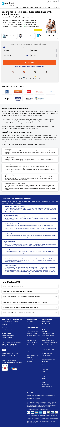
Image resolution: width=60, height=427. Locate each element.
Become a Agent (31, 353)
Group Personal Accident (48, 335)
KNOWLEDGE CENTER (36, 7)
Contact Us (29, 357)
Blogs (43, 371)
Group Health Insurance (48, 333)
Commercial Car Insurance (48, 347)
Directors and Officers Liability (49, 342)
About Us (44, 367)
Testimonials (45, 374)
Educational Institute (32, 333)
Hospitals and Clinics (32, 342)
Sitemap (44, 378)
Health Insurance (46, 321)
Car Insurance (30, 321)
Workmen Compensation (48, 340)
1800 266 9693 (8, 333)
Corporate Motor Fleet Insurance (50, 344)
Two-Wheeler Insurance (32, 323)
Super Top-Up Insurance (48, 323)
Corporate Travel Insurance (48, 349)
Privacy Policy (45, 384)
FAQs (43, 376)
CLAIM (47, 7)
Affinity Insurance (46, 355)
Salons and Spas (31, 338)
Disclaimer (44, 389)
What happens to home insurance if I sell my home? (18, 313)
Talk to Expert (53, 1)
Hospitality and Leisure (32, 331)
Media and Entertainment (33, 347)
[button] (14, 369)
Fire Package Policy (47, 338)
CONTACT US (55, 7)
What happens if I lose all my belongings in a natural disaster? (21, 296)
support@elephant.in (7, 329)
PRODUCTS (25, 7)
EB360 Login (45, 361)
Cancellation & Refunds (32, 355)
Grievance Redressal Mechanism (32, 360)
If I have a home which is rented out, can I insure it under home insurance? (25, 302)
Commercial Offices (31, 340)
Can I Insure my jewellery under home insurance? (17, 291)
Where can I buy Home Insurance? (13, 286)
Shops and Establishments (33, 335)
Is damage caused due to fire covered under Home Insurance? (21, 307)
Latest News (45, 369)
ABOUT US (18, 7)
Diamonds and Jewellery (33, 344)
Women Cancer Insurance (48, 326)
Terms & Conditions (47, 386)
